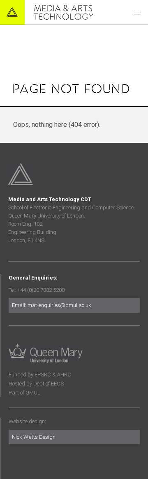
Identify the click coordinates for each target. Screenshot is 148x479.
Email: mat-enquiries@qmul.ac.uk (51, 305)
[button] (137, 12)
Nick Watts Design (34, 437)
